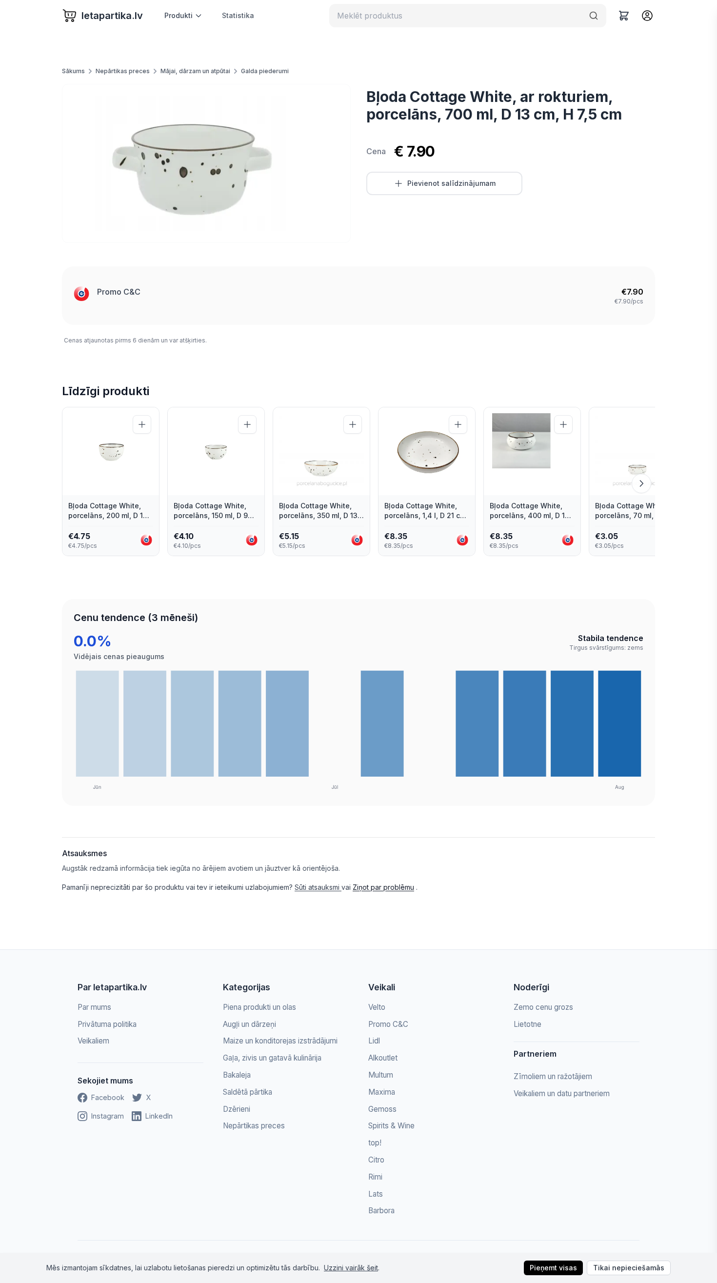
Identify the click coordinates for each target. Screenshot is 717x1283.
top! (374, 1142)
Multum (380, 1075)
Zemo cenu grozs (543, 1007)
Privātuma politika (107, 1024)
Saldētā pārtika (247, 1092)
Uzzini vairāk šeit (351, 1267)
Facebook (107, 1097)
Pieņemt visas (553, 1267)
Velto (376, 1007)
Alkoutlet (383, 1057)
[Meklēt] (593, 15)
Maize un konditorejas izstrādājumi (280, 1040)
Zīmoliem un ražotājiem (553, 1076)
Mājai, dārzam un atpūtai (195, 71)
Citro (376, 1159)
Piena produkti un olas (259, 1007)
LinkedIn (159, 1116)
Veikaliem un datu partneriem (562, 1093)
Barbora (381, 1210)
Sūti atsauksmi (318, 887)
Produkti (178, 15)
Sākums (73, 71)
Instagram (107, 1116)
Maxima (381, 1092)
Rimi (375, 1177)
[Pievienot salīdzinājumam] (142, 424)
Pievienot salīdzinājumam (451, 183)
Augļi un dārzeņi (249, 1024)
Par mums (94, 1007)
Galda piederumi (265, 71)
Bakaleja (237, 1075)
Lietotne (527, 1024)
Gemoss (382, 1109)
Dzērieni (236, 1109)
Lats (375, 1194)
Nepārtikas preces (123, 71)
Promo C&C (118, 292)
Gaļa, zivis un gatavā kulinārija (272, 1057)
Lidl (374, 1040)
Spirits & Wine (391, 1125)
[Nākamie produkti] (641, 483)
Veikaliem (93, 1040)
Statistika (238, 15)
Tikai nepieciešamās (628, 1267)
